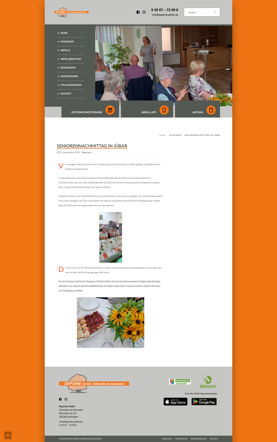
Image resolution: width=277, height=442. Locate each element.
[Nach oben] (8, 435)
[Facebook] (60, 399)
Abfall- (148, 112)
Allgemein (175, 135)
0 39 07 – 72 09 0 (67, 425)
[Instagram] (66, 400)
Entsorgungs (87, 112)
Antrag (198, 112)
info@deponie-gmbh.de (71, 421)
